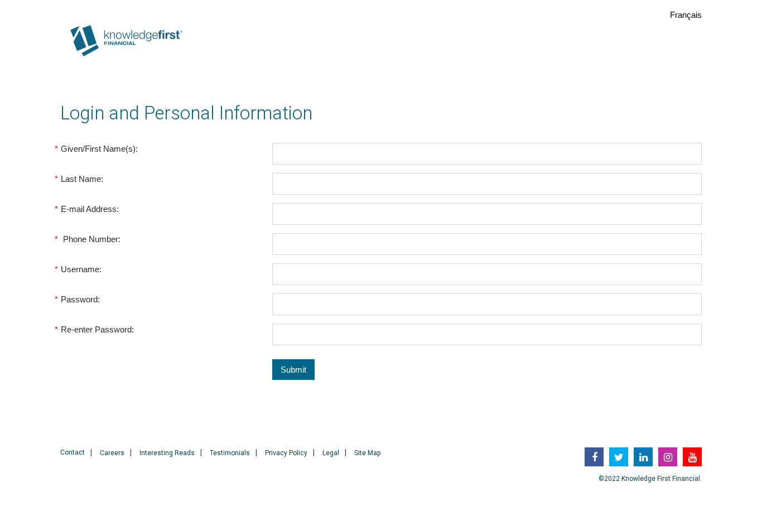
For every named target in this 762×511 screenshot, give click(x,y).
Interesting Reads (167, 453)
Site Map (367, 453)
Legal (330, 453)
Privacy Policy (286, 453)
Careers (112, 453)
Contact (72, 452)
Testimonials (230, 453)
